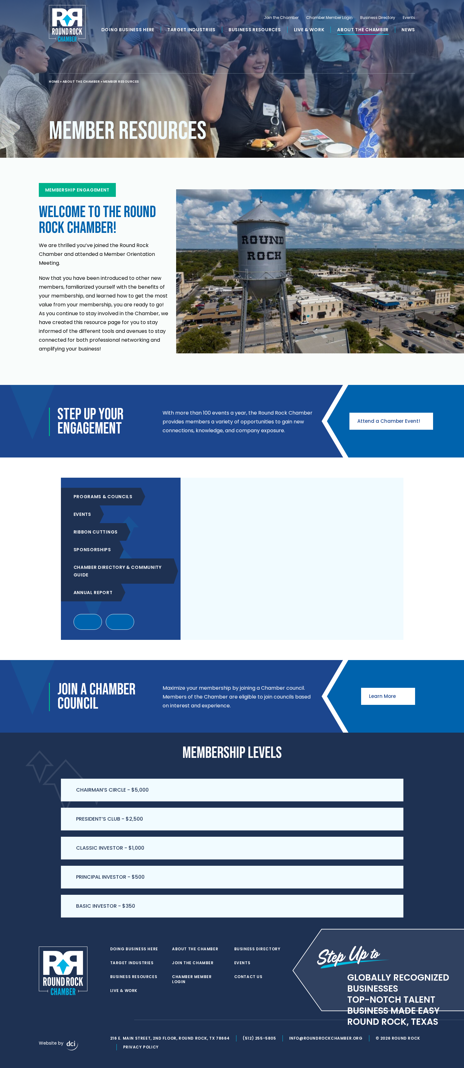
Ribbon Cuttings (96, 532)
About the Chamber (363, 30)
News (408, 30)
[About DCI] (72, 1045)
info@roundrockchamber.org (326, 1038)
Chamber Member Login (329, 17)
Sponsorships (92, 549)
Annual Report (93, 592)
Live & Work (309, 30)
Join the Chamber (281, 17)
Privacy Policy (141, 1047)
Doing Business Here (127, 30)
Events (409, 17)
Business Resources (255, 30)
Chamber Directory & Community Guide (118, 571)
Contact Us (248, 976)
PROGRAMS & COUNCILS (103, 496)
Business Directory (377, 17)
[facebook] (113, 1020)
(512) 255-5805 (259, 1038)
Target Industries (191, 30)
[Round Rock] (67, 23)
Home (54, 81)
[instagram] (126, 1020)
